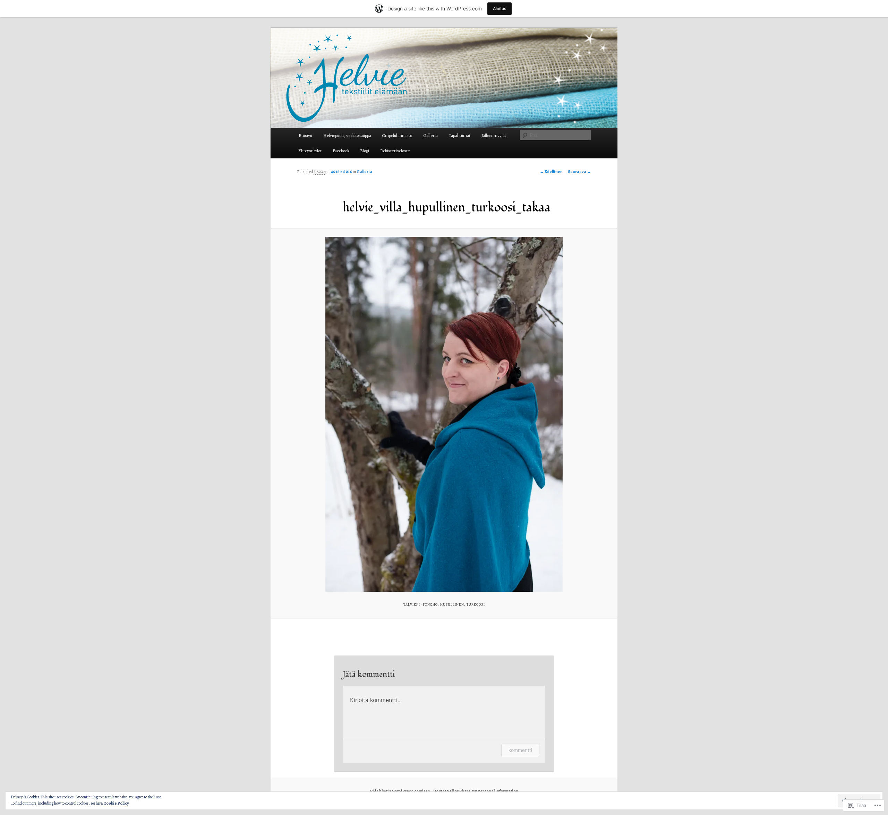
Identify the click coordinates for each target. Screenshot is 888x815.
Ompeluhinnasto (397, 135)
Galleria (430, 135)
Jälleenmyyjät (493, 135)
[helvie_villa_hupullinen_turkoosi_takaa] (444, 414)
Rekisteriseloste (395, 151)
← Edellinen (551, 171)
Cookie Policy (116, 803)
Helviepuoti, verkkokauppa (347, 135)
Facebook (341, 151)
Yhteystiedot (310, 151)
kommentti (520, 750)
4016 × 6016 (341, 171)
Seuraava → (579, 171)
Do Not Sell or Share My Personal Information (475, 791)
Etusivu (305, 135)
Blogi (364, 151)
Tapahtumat (459, 135)
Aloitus (499, 8)
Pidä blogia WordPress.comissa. (400, 791)
